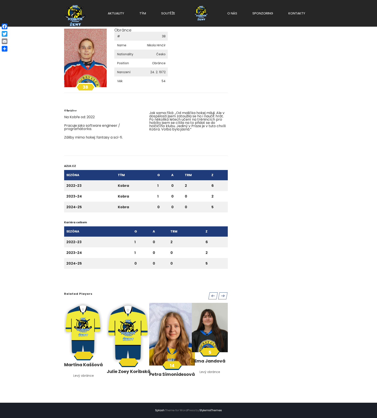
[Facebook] (4, 26)
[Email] (4, 41)
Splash (160, 410)
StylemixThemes (210, 410)
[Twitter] (4, 34)
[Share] (4, 48)
